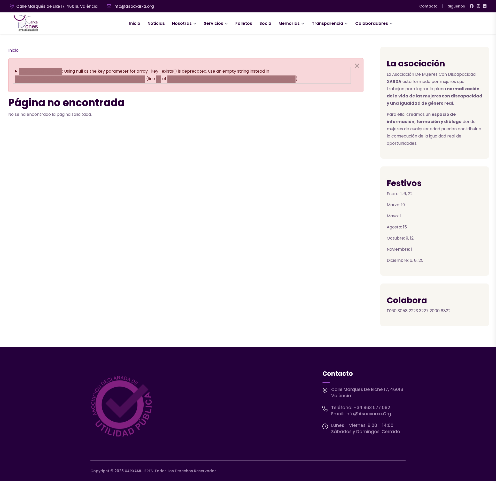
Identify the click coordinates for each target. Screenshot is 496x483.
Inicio (134, 23)
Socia (265, 23)
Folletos (243, 23)
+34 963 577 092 (371, 407)
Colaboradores (371, 23)
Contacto (428, 6)
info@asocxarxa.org (133, 6)
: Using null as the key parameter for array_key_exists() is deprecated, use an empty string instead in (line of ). (156, 75)
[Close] (357, 65)
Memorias (289, 23)
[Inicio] (25, 23)
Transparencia (327, 23)
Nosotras (182, 23)
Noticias (156, 23)
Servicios (213, 23)
